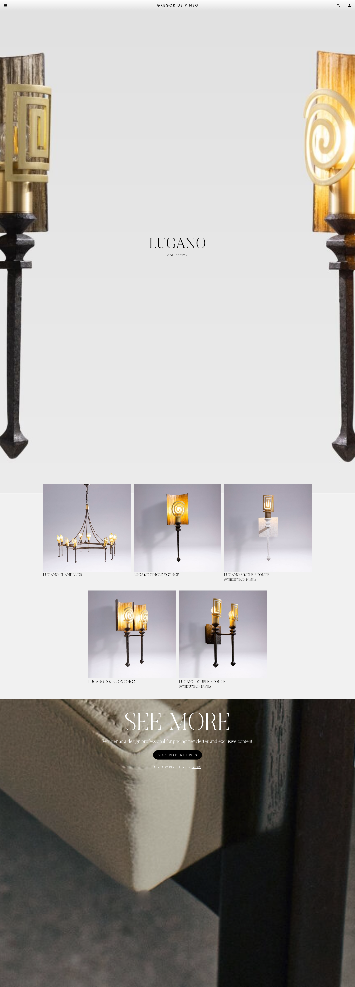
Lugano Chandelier (62, 575)
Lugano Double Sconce (111, 682)
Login (196, 767)
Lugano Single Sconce (156, 575)
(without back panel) (240, 579)
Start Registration (175, 755)
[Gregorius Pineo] (177, 6)
